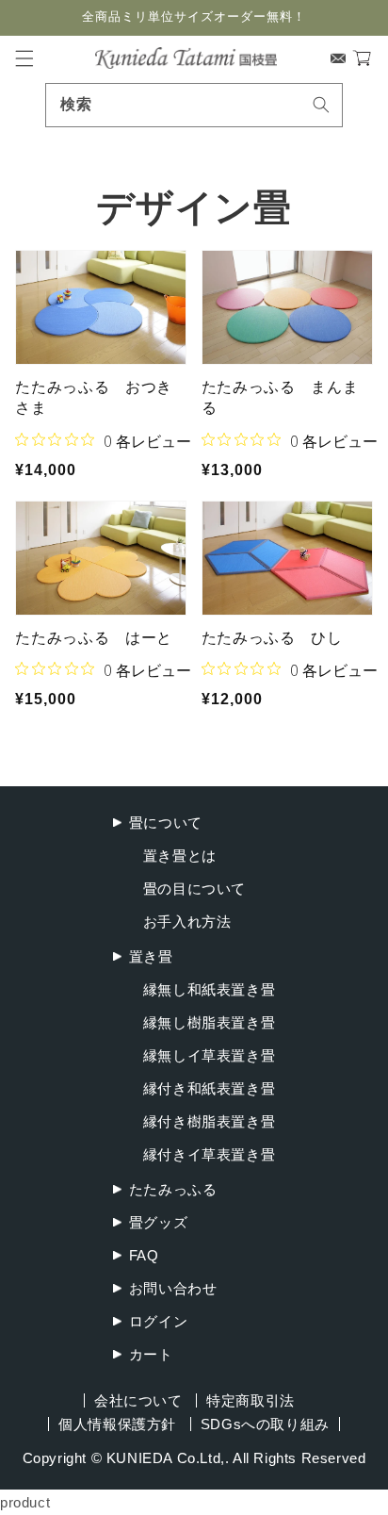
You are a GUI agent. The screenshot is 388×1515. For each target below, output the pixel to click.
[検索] (321, 104)
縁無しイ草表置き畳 (209, 1055)
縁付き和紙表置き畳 (209, 1088)
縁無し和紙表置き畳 (209, 989)
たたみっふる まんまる (280, 397)
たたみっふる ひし (272, 638)
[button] (24, 58)
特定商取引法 (250, 1400)
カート (151, 1354)
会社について (138, 1400)
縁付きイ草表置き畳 (209, 1154)
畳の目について (194, 889)
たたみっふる (173, 1189)
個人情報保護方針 (117, 1424)
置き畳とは (180, 856)
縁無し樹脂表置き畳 (209, 1022)
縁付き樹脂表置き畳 (209, 1121)
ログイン (158, 1321)
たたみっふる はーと (93, 638)
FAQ (144, 1255)
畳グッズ (158, 1222)
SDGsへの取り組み (265, 1424)
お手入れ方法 (187, 922)
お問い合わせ (173, 1288)
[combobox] (193, 105)
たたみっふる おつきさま (93, 397)
